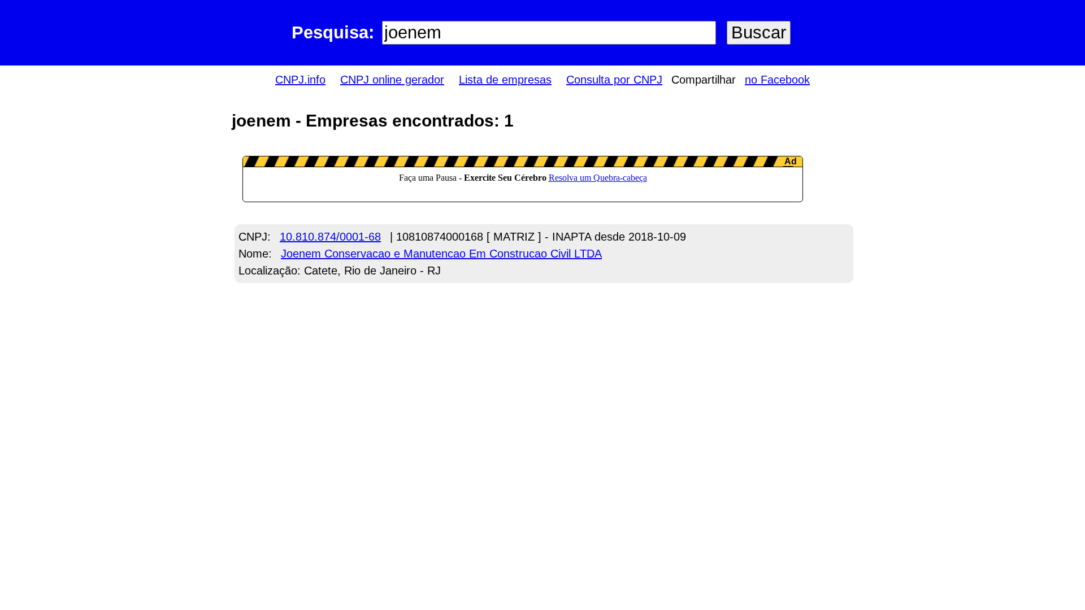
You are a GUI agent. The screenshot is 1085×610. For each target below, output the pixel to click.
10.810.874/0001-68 (330, 236)
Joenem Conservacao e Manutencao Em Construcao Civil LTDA (441, 253)
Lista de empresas (505, 79)
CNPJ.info (300, 79)
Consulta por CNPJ (614, 79)
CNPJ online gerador (392, 79)
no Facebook (777, 79)
